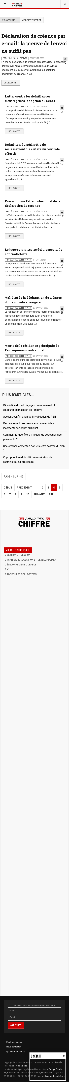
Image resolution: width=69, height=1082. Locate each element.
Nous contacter (13, 1047)
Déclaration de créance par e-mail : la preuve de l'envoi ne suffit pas (34, 43)
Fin (51, 494)
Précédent (24, 487)
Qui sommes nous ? (15, 1051)
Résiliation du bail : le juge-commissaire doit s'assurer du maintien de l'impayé (29, 407)
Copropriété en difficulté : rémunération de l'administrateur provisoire (27, 459)
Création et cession (17, 555)
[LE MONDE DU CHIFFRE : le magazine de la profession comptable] (17, 4)
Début (8, 487)
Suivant (39, 494)
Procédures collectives (21, 574)
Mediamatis (21, 1066)
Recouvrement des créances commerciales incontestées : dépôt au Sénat (28, 425)
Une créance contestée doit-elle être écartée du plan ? (34, 448)
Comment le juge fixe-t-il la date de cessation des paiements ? (32, 437)
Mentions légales (14, 1042)
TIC (7, 569)
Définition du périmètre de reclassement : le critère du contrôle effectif (32, 149)
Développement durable (20, 564)
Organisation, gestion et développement (31, 559)
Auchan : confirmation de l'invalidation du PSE (29, 416)
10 (27, 494)
